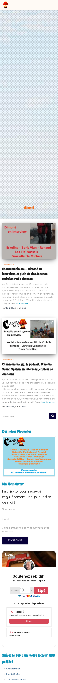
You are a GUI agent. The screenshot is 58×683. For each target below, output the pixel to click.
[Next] (50, 456)
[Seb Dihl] (6, 4)
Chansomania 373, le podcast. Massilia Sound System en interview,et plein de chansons (27, 369)
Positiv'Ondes (13, 674)
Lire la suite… (23, 303)
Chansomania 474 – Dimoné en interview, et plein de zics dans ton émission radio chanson (25, 274)
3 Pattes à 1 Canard (16, 679)
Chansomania (8, 264)
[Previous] (8, 456)
